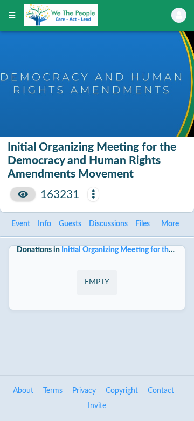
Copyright (122, 391)
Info (44, 224)
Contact (161, 391)
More (170, 224)
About (23, 391)
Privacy (84, 391)
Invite (97, 406)
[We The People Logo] (84, 15)
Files (142, 224)
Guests (70, 224)
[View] (23, 194)
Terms (53, 391)
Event (20, 224)
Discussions (108, 224)
